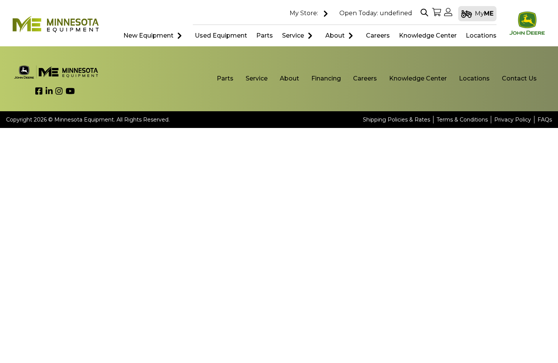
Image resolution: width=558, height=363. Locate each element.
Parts (225, 78)
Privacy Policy (512, 119)
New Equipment (148, 35)
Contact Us (519, 78)
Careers (365, 78)
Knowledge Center (418, 78)
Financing (326, 78)
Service (293, 35)
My (484, 13)
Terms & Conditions (462, 119)
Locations (474, 78)
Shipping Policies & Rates (396, 119)
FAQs (545, 119)
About (335, 35)
